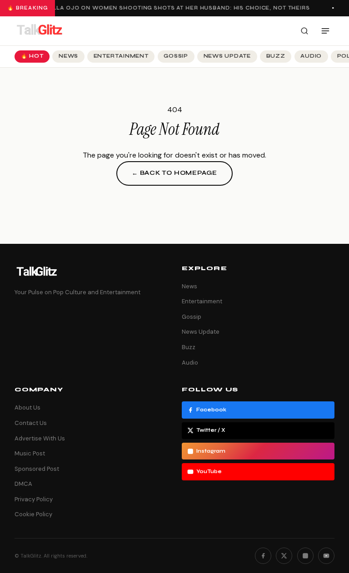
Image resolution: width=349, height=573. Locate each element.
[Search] (304, 31)
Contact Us (31, 423)
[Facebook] (263, 556)
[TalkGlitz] (39, 31)
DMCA (23, 484)
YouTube (209, 471)
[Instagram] (305, 556)
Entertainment (121, 56)
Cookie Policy (33, 514)
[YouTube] (326, 556)
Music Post (30, 453)
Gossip (176, 56)
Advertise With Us (40, 438)
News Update (227, 56)
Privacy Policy (34, 499)
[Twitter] (284, 556)
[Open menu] (325, 31)
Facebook (211, 410)
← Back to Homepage (174, 173)
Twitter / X (210, 430)
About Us (27, 407)
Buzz (275, 56)
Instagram (210, 451)
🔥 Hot (32, 56)
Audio (311, 56)
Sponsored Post (37, 469)
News (68, 56)
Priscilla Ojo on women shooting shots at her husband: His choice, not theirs (170, 8)
